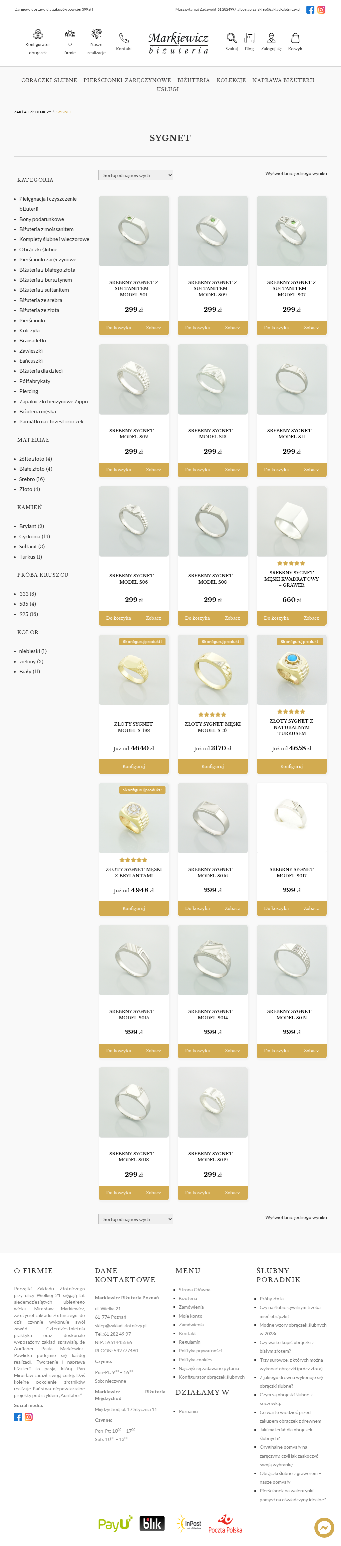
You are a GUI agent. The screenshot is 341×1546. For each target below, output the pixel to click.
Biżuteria (193, 80)
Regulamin (189, 1342)
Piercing (28, 391)
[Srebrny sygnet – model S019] (213, 1102)
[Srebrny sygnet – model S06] (134, 521)
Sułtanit (28, 546)
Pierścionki (32, 320)
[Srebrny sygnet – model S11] (292, 379)
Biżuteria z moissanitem (46, 229)
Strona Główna (194, 1289)
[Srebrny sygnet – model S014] (213, 960)
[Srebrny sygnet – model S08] (213, 521)
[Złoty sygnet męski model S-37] (213, 670)
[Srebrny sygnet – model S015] (134, 960)
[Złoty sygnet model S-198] (134, 670)
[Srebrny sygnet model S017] (292, 818)
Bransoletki (32, 340)
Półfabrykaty (34, 381)
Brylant (27, 526)
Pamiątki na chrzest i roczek (51, 421)
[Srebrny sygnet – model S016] (213, 818)
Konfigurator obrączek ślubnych (212, 1377)
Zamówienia (191, 1307)
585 (23, 603)
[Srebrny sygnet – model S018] (134, 1102)
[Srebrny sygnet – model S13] (213, 379)
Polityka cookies (195, 1359)
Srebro (27, 479)
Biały (25, 671)
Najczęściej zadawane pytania (209, 1368)
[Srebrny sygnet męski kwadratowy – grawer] (292, 521)
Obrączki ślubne (49, 80)
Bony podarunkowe (41, 219)
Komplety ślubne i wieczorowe (54, 239)
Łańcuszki (31, 360)
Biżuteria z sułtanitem (44, 289)
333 (23, 593)
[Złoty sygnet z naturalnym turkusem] (292, 670)
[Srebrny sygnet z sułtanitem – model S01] (134, 231)
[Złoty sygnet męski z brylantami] (134, 818)
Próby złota (272, 1298)
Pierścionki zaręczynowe (127, 80)
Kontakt (187, 1333)
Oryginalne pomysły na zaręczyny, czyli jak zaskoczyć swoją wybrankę (289, 1455)
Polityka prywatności (200, 1350)
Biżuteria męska (37, 411)
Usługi (168, 89)
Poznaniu (188, 1411)
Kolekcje (231, 80)
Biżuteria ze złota (39, 310)
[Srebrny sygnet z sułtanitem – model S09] (213, 231)
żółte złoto (31, 458)
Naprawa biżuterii (283, 80)
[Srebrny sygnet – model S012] (292, 960)
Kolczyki (29, 330)
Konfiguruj (134, 766)
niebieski (29, 651)
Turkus (27, 556)
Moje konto (190, 1316)
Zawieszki (31, 350)
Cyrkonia (29, 536)
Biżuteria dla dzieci (41, 370)
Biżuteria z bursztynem (45, 279)
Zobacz (153, 327)
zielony (27, 661)
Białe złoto (32, 468)
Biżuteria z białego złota (47, 269)
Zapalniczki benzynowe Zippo (53, 401)
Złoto (25, 489)
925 (23, 614)
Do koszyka (118, 327)
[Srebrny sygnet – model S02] (134, 379)
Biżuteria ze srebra (40, 300)
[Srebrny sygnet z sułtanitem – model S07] (292, 231)
